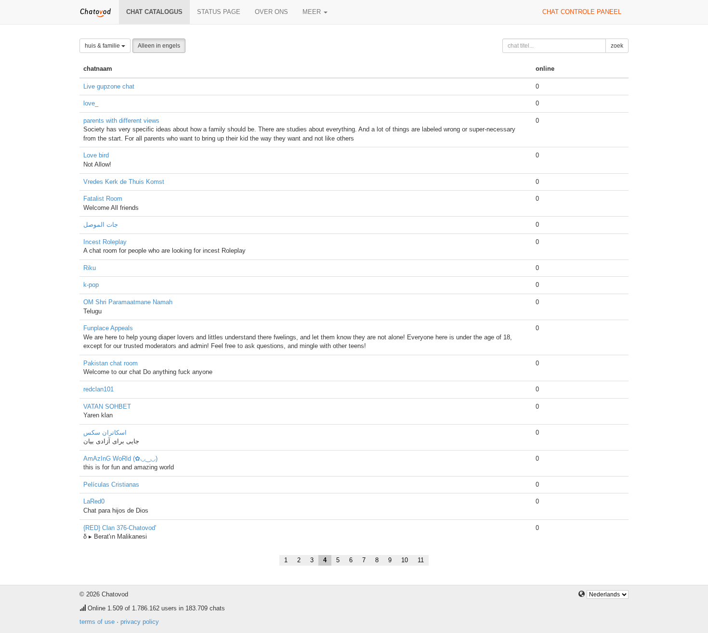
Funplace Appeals (108, 328)
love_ (90, 103)
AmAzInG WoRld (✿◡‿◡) (120, 458)
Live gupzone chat (108, 86)
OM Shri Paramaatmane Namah (127, 302)
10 (404, 560)
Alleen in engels (159, 45)
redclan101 (98, 389)
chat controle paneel (581, 11)
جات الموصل (100, 224)
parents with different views (121, 120)
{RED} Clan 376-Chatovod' (119, 527)
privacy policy (139, 621)
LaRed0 (94, 501)
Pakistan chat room (110, 363)
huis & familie (103, 45)
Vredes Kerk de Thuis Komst (123, 181)
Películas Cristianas (111, 484)
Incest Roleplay (105, 241)
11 (421, 560)
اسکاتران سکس (105, 432)
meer (312, 11)
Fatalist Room (102, 198)
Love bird (96, 155)
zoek (617, 45)
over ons (271, 11)
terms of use (97, 621)
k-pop (91, 284)
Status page (218, 11)
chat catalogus (154, 11)
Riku (89, 267)
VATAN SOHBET (107, 406)
